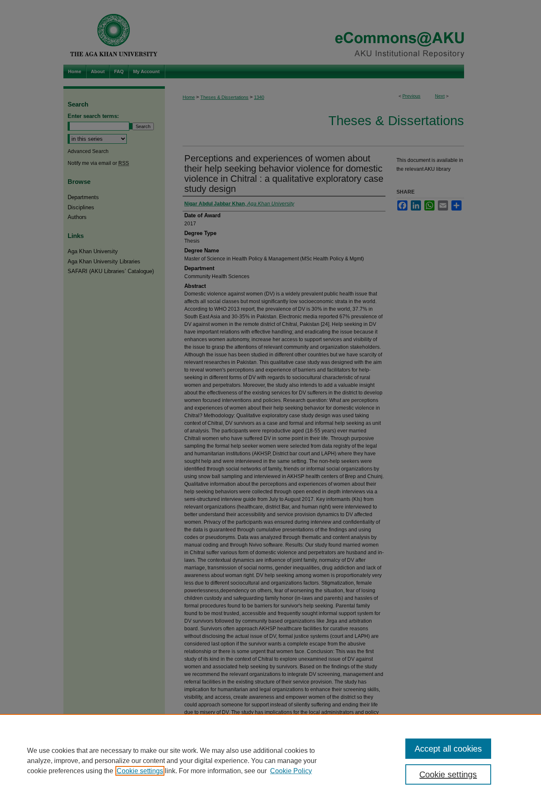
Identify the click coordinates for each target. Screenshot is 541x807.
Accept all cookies (448, 748)
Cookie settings (140, 770)
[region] (270, 760)
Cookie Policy (291, 770)
